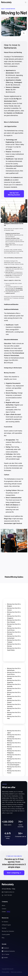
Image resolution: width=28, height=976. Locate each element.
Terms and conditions (16, 972)
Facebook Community (9, 951)
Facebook (6, 948)
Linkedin (6, 957)
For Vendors (5, 921)
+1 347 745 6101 (8, 895)
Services (4, 928)
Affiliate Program (6, 925)
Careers (4, 911)
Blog (3, 937)
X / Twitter (6, 954)
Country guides (6, 934)
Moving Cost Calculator (8, 931)
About (3, 905)
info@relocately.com (9, 892)
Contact (4, 908)
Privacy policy (5, 972)
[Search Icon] (23, 33)
